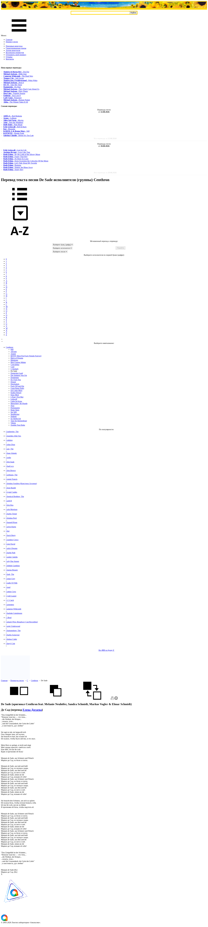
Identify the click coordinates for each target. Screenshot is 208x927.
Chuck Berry (11, 535)
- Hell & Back (14, 127)
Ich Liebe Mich (16, 390)
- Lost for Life (14, 150)
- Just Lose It (12, 96)
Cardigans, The (11, 475)
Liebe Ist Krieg (16, 401)
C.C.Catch (10, 600)
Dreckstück (15, 384)
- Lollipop (9, 118)
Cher (8, 531)
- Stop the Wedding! (13, 122)
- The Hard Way (18, 76)
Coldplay (9, 440)
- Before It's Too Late (18, 135)
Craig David (10, 544)
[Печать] (112, 699)
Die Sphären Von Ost (19, 375)
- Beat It (13, 83)
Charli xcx (10, 466)
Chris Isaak (10, 462)
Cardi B (9, 501)
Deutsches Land (17, 373)
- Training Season (14, 93)
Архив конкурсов (13, 50)
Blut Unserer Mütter (18, 362)
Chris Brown (11, 471)
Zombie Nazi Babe (18, 425)
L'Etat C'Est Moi (17, 397)
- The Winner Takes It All (15, 102)
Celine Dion (10, 445)
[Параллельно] (19, 699)
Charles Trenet (11, 514)
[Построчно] (56, 699)
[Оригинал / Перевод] (92, 699)
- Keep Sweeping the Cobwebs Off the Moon (25, 161)
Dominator (15, 378)
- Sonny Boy (13, 170)
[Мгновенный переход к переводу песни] (20, 220)
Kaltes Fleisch (16, 393)
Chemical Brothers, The (15, 496)
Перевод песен (12, 42)
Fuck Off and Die (17, 386)
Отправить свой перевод (16, 55)
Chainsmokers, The (13, 631)
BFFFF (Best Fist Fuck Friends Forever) (26, 356)
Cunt (12, 367)
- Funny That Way (15, 157)
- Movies (13, 120)
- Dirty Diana (15, 91)
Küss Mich (15, 395)
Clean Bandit (11, 488)
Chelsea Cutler (11, 639)
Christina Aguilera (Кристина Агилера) (21, 483)
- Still (16, 131)
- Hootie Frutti (13, 133)
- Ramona (12, 165)
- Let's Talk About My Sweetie (20, 163)
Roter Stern (15, 410)
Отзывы (9, 57)
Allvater (14, 352)
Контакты (10, 59)
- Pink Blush (12, 125)
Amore (13, 354)
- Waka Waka (20, 80)
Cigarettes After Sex (13, 436)
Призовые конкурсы (14, 46)
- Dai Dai (16, 72)
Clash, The (10, 574)
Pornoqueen (15, 408)
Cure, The (9, 449)
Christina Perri (11, 518)
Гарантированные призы (16, 48)
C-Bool (8, 618)
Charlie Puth (10, 553)
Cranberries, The (12, 432)
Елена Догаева (32, 709)
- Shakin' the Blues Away (18, 167)
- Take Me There (12, 85)
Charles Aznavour (13, 635)
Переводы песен (17, 681)
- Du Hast (12, 87)
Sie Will (14, 412)
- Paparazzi (12, 98)
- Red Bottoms (12, 116)
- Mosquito (9, 129)
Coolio (8, 458)
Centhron (34, 681)
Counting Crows (12, 540)
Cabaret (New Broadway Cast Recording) (22, 622)
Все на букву (106, 650)
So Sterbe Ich (16, 419)
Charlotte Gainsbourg (14, 613)
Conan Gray (10, 579)
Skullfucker (15, 414)
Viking (13, 423)
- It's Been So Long (15, 159)
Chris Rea (9, 505)
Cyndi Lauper (11, 596)
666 (12, 349)
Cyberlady (15, 369)
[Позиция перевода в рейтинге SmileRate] (116, 699)
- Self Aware (13, 78)
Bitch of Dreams (17, 358)
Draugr (13, 382)
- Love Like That (16, 152)
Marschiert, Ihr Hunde (19, 403)
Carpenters (10, 605)
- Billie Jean (15, 74)
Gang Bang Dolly (17, 388)
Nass (12, 406)
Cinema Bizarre (12, 570)
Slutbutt (13, 416)
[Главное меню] (19, 33)
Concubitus (15, 365)
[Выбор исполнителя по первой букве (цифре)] (20, 239)
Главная (9, 40)
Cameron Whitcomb (13, 609)
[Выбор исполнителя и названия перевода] (20, 202)
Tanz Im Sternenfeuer (19, 421)
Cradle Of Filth (11, 583)
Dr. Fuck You (16, 380)
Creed (8, 587)
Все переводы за (105, 138)
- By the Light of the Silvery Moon (21, 154)
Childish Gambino (13, 566)
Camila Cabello (12, 557)
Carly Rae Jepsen (12, 561)
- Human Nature (16, 100)
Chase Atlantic (11, 453)
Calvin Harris (11, 527)
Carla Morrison (11, 509)
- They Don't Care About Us (21, 89)
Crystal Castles (11, 492)
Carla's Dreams (11, 548)
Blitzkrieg (14, 360)
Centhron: (9, 347)
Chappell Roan (11, 522)
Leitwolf (14, 399)
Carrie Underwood (13, 626)
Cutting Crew (11, 592)
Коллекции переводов (15, 53)
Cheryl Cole (10, 644)
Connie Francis (11, 479)
